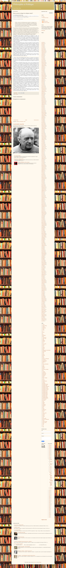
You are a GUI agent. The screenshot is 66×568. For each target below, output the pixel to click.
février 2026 (43, 48)
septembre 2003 (44, 274)
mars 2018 (43, 143)
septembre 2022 (44, 91)
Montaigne (43, 375)
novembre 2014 (43, 178)
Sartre (43, 411)
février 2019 (43, 133)
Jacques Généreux (44, 360)
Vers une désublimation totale (51, 480)
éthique (43, 352)
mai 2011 (43, 208)
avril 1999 (43, 301)
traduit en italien (44, 422)
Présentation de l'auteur (45, 17)
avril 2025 (43, 58)
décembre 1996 (43, 309)
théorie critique (44, 418)
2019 (49, 453)
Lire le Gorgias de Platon (17, 155)
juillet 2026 (43, 43)
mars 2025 (43, 59)
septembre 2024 (44, 65)
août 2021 (43, 105)
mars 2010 (43, 219)
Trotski (43, 423)
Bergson (43, 332)
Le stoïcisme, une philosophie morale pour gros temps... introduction (23, 541)
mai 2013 (43, 193)
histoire (43, 357)
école (43, 345)
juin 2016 (43, 160)
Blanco (43, 336)
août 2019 (43, 129)
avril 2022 (43, 96)
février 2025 (43, 60)
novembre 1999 (43, 299)
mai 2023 (43, 82)
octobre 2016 (43, 157)
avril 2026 (43, 46)
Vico (43, 425)
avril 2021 (43, 108)
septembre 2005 (44, 264)
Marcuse (43, 368)
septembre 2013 (44, 190)
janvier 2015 (43, 176)
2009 (49, 496)
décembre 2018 (43, 135)
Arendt (43, 328)
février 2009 (43, 231)
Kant (43, 362)
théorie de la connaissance (45, 419)
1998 (49, 509)
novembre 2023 (43, 76)
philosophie (43, 383)
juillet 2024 (43, 67)
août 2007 (43, 246)
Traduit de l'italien (44, 421)
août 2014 (43, 179)
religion (43, 408)
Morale (43, 376)
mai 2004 (43, 269)
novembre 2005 (43, 263)
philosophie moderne (45, 394)
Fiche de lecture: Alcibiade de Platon (18, 524)
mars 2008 (43, 242)
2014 (49, 490)
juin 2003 (43, 276)
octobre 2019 (43, 127)
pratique (43, 403)
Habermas (43, 355)
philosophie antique (44, 385)
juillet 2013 (43, 191)
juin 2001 (43, 291)
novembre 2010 (43, 213)
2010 (49, 495)
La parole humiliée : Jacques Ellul (18, 124)
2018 (49, 454)
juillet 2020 (43, 117)
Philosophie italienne (45, 393)
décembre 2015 (43, 165)
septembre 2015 (44, 168)
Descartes (43, 341)
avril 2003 (43, 277)
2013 (49, 491)
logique (43, 366)
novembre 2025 (43, 51)
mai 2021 (43, 107)
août (50, 466)
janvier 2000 (43, 297)
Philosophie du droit (45, 390)
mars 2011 (43, 210)
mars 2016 (43, 163)
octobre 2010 (43, 214)
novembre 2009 (43, 224)
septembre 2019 (44, 128)
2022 (49, 449)
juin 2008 (43, 240)
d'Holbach (43, 340)
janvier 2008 (43, 243)
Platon (43, 401)
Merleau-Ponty (44, 373)
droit (43, 342)
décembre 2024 (43, 62)
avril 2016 (43, 162)
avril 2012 (43, 201)
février (50, 487)
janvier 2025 (43, 61)
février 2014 (43, 184)
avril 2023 (43, 83)
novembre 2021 (43, 101)
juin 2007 (43, 247)
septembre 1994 (44, 315)
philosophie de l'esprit (45, 387)
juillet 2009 (43, 227)
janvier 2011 (43, 211)
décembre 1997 (43, 307)
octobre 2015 (43, 167)
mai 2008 (43, 241)
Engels (43, 349)
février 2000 (43, 296)
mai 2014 (43, 181)
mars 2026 (43, 47)
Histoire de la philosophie (45, 358)
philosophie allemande (45, 384)
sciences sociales (44, 412)
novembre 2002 (43, 281)
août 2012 (43, 198)
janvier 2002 (43, 286)
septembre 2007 (44, 245)
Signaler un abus (44, 519)
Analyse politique (44, 325)
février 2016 (43, 164)
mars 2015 (43, 174)
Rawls (43, 407)
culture (43, 339)
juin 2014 (43, 180)
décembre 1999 (43, 298)
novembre (51, 461)
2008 (49, 497)
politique (43, 402)
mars (50, 471)
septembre (51, 464)
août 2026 (43, 42)
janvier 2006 (43, 261)
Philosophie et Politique (23, 4)
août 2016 (43, 159)
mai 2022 (43, 95)
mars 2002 (43, 284)
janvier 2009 (43, 232)
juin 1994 (43, 316)
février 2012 (43, 202)
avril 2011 (43, 209)
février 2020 (43, 123)
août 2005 (43, 265)
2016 (49, 457)
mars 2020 (43, 122)
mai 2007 (43, 248)
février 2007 (43, 250)
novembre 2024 (43, 63)
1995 (49, 513)
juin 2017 (43, 151)
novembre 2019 (43, 126)
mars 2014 (43, 183)
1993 (49, 515)
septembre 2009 (44, 225)
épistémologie (44, 351)
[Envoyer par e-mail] (20, 92)
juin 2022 (43, 94)
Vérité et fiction (50, 473)
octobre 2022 (43, 90)
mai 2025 (43, 57)
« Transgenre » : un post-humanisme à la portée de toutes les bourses (26, 555)
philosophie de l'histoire (45, 388)
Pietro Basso (43, 400)
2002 (49, 504)
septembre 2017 (44, 148)
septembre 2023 (44, 78)
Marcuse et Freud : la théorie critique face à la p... (51, 484)
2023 (49, 448)
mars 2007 (43, 249)
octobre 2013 (43, 189)
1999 (49, 508)
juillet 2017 (43, 150)
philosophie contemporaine (45, 386)
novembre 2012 (43, 197)
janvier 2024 (43, 74)
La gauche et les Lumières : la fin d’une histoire (24, 546)
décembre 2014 (43, 177)
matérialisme (44, 372)
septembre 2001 (44, 290)
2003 (49, 503)
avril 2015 (43, 173)
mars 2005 (43, 266)
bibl (42, 334)
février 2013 (43, 195)
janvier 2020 (43, 124)
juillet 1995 (43, 312)
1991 (49, 517)
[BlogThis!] (21, 92)
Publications (43, 405)
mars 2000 (43, 295)
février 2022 (43, 98)
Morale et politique (44, 377)
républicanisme (44, 409)
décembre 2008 (43, 233)
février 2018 (43, 144)
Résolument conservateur (21, 536)
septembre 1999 (44, 300)
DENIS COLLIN (45, 21)
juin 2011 (43, 207)
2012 (49, 492)
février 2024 (43, 73)
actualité (43, 324)
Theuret (43, 420)
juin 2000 (43, 294)
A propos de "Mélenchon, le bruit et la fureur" (24, 162)
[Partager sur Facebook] (23, 92)
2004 (49, 502)
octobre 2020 (43, 114)
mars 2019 (43, 132)
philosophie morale (44, 395)
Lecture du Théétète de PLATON (18, 543)
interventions (44, 359)
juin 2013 (43, 192)
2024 (49, 447)
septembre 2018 (44, 139)
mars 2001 (43, 292)
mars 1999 (43, 302)
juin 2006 (43, 258)
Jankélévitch (43, 361)
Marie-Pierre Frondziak (46, 22)
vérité (43, 424)
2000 (49, 507)
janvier (50, 488)
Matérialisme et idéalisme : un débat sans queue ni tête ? (25, 550)
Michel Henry (44, 374)
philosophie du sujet (44, 391)
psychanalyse (44, 404)
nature (43, 378)
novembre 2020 (43, 113)
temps (43, 417)
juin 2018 (43, 141)
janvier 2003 (43, 279)
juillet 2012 (43, 199)
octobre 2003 (43, 273)
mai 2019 (43, 131)
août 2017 (43, 149)
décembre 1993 (43, 318)
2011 (49, 493)
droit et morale (44, 343)
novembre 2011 (43, 206)
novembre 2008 (43, 234)
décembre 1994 (43, 314)
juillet (50, 467)
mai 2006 (43, 259)
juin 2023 (43, 81)
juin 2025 (43, 56)
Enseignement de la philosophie (46, 350)
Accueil (43, 16)
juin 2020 (43, 118)
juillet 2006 (43, 257)
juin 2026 (43, 44)
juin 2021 (43, 106)
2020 (49, 452)
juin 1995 (43, 313)
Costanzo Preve (44, 337)
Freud (43, 353)
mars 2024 (43, 72)
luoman (35, 562)
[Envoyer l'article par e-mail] (19, 92)
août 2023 (43, 79)
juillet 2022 (43, 93)
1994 (49, 514)
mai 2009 (43, 229)
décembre (51, 459)
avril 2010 (43, 218)
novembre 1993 (43, 319)
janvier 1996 (43, 310)
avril (50, 470)
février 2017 (43, 156)
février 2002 (43, 285)
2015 (49, 458)
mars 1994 (43, 317)
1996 (49, 512)
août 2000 (43, 293)
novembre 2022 (43, 89)
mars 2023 (43, 84)
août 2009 (43, 226)
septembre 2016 (44, 158)
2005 (49, 501)
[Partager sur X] (22, 92)
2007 (49, 498)
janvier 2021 (43, 111)
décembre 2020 (43, 112)
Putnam (43, 406)
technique (43, 416)
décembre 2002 (43, 280)
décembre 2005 (43, 262)
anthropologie (44, 327)
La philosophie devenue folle (21, 532)
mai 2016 (43, 161)
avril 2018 (43, 142)
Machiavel (43, 367)
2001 (49, 506)
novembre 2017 (43, 146)
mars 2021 (43, 109)
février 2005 (43, 267)
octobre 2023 (43, 77)
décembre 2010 (43, 212)
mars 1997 (43, 308)
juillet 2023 (43, 80)
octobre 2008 (43, 235)
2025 (49, 446)
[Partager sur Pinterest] (23, 92)
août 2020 (43, 116)
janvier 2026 (43, 49)
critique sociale (44, 338)
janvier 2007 (43, 251)
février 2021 (43, 110)
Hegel (43, 356)
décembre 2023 (43, 75)
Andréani (43, 326)
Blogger (40, 562)
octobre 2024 (43, 64)
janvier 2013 (43, 196)
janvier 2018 (43, 145)
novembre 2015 (43, 166)
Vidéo (43, 426)
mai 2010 (43, 217)
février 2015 (43, 175)
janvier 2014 (43, 185)
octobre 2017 (43, 147)
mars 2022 (43, 97)
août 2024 (43, 66)
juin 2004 (43, 268)
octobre (51, 463)
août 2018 (43, 140)
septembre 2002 (44, 282)
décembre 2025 (43, 50)
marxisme (43, 371)
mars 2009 (43, 230)
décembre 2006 (43, 252)
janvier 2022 (43, 99)
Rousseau (43, 410)
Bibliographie (43, 30)
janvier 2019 (43, 134)
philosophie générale (45, 392)
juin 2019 (43, 130)
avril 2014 (43, 182)
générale (43, 354)
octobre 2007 (43, 244)
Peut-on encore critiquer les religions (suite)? (50, 476)
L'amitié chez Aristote (17, 527)
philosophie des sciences (45, 389)
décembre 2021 (43, 100)
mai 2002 (43, 283)
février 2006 (43, 260)
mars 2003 (43, 278)
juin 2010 (43, 216)
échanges (43, 344)
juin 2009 (43, 228)
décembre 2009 (43, 223)
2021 (49, 451)
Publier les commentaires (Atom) (21, 121)
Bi (42, 333)
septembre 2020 (44, 115)
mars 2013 (43, 194)
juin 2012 (43, 200)
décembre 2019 (43, 125)
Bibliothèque (44, 335)
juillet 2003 (43, 275)
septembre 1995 (44, 311)
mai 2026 (43, 45)
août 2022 (43, 92)
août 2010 (43, 215)
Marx (43, 370)
